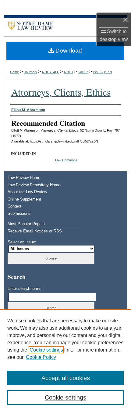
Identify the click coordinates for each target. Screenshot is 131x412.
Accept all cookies (65, 378)
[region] (65, 360)
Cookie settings (46, 349)
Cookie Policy (41, 357)
